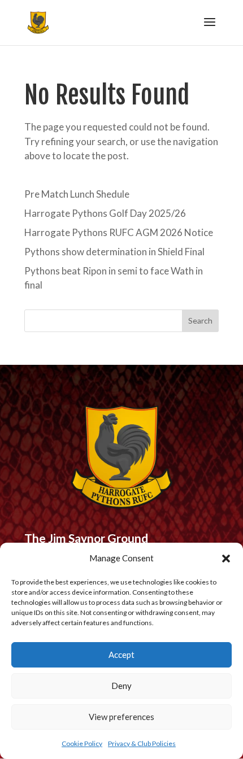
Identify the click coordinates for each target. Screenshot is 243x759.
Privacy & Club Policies (142, 743)
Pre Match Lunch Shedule (76, 194)
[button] (226, 558)
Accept (121, 654)
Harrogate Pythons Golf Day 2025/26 (105, 213)
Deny (121, 686)
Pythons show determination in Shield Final (114, 252)
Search (200, 320)
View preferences (121, 717)
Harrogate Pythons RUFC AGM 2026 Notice (118, 232)
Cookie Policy (82, 743)
